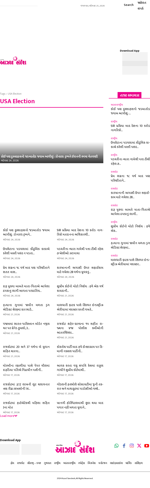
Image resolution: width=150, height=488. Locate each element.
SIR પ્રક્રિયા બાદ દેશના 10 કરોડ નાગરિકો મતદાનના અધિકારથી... (80, 232)
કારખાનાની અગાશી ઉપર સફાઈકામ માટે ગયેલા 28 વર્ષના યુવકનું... (80, 270)
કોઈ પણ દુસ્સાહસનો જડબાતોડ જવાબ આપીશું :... (130, 111)
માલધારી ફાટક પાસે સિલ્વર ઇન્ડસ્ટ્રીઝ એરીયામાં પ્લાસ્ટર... (130, 262)
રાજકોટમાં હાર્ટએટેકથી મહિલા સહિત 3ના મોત (26, 405)
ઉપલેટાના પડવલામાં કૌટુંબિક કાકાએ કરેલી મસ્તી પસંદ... (130, 145)
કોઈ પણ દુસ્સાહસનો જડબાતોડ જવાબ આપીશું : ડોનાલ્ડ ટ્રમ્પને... (26, 232)
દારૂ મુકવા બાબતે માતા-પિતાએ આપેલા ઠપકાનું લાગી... (130, 212)
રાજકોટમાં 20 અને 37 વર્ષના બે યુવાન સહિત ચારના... (26, 349)
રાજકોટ (114, 172)
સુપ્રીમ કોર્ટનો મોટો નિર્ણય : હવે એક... (130, 228)
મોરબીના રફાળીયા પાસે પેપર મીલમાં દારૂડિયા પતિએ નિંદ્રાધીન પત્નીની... (26, 368)
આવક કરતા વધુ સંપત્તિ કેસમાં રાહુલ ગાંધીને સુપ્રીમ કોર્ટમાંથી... (80, 368)
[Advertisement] (89, 39)
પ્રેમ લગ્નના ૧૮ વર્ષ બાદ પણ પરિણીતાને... (130, 178)
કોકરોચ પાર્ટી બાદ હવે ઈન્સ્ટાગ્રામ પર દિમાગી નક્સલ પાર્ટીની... (80, 349)
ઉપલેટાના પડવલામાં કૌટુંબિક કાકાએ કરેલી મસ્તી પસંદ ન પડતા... (26, 251)
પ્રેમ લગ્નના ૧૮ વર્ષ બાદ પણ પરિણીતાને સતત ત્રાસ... (26, 270)
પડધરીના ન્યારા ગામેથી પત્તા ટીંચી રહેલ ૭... (130, 161)
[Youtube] (146, 446)
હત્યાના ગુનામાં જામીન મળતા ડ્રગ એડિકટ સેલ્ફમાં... (130, 245)
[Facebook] (124, 446)
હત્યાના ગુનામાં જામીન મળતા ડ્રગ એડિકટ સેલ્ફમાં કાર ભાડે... (26, 307)
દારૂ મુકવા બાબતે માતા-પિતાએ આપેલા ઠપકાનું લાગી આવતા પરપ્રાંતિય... (26, 288)
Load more (7, 416)
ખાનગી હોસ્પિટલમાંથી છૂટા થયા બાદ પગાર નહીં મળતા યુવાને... (80, 405)
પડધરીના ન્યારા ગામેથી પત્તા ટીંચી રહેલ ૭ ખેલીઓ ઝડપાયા (80, 251)
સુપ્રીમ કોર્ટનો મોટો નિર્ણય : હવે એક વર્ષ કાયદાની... (80, 288)
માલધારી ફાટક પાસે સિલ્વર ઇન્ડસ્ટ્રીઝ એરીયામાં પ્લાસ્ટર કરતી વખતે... (80, 307)
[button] (125, 4)
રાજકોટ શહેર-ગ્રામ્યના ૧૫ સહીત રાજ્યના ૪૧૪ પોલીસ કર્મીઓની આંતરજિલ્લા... (80, 328)
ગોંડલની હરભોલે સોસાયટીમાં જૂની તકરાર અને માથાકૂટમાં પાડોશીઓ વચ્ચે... (80, 386)
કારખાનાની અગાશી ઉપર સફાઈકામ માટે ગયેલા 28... (130, 195)
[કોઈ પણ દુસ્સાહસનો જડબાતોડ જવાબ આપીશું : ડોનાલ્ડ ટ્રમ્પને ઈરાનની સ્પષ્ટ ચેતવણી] (51, 137)
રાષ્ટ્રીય (114, 121)
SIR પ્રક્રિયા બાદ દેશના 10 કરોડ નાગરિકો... (130, 128)
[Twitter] (139, 446)
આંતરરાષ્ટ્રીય (117, 105)
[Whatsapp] (116, 446)
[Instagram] (131, 446)
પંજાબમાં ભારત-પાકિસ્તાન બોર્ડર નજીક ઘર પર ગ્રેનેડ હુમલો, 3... (26, 326)
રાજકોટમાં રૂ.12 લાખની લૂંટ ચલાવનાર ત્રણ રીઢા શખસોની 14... (26, 386)
